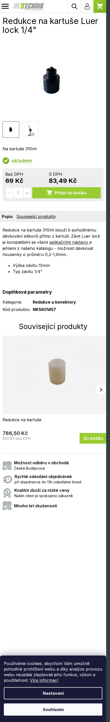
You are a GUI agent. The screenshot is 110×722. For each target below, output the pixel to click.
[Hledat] (74, 6)
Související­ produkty (36, 216)
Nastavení (53, 693)
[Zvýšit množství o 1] (27, 192)
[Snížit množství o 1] (9, 192)
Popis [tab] (7, 216)
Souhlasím (53, 709)
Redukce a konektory (54, 302)
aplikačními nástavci (69, 242)
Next (101, 390)
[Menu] (5, 6)
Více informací (44, 680)
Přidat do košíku (71, 192)
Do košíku (93, 438)
